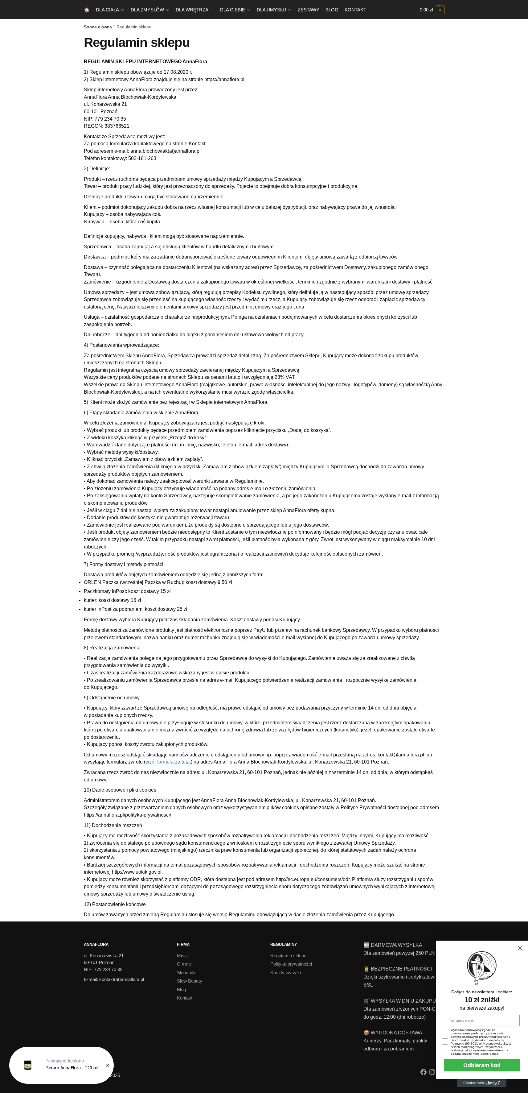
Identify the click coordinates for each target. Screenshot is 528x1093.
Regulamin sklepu (288, 955)
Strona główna (98, 26)
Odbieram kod (482, 1065)
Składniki (186, 972)
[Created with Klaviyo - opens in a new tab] (481, 1083)
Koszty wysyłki (285, 972)
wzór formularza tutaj (168, 761)
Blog (181, 989)
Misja (182, 955)
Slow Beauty (189, 980)
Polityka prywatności (291, 964)
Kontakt (184, 997)
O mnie (184, 964)
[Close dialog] (520, 948)
